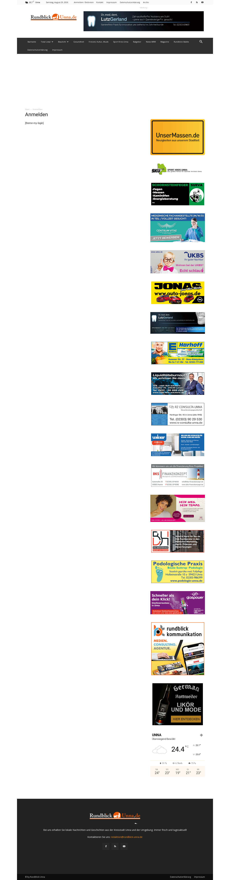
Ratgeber (137, 41)
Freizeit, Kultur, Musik (98, 41)
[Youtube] (202, 2)
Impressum (111, 2)
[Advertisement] (115, 79)
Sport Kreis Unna (120, 41)
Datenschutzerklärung (130, 2)
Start (27, 109)
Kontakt (99, 2)
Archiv (146, 2)
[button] (201, 42)
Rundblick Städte (181, 41)
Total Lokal (46, 41)
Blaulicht (62, 41)
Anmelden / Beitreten (84, 2)
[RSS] (196, 2)
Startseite (31, 41)
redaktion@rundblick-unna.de (126, 837)
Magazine (164, 41)
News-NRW (151, 41)
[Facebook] (191, 2)
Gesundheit (78, 41)
